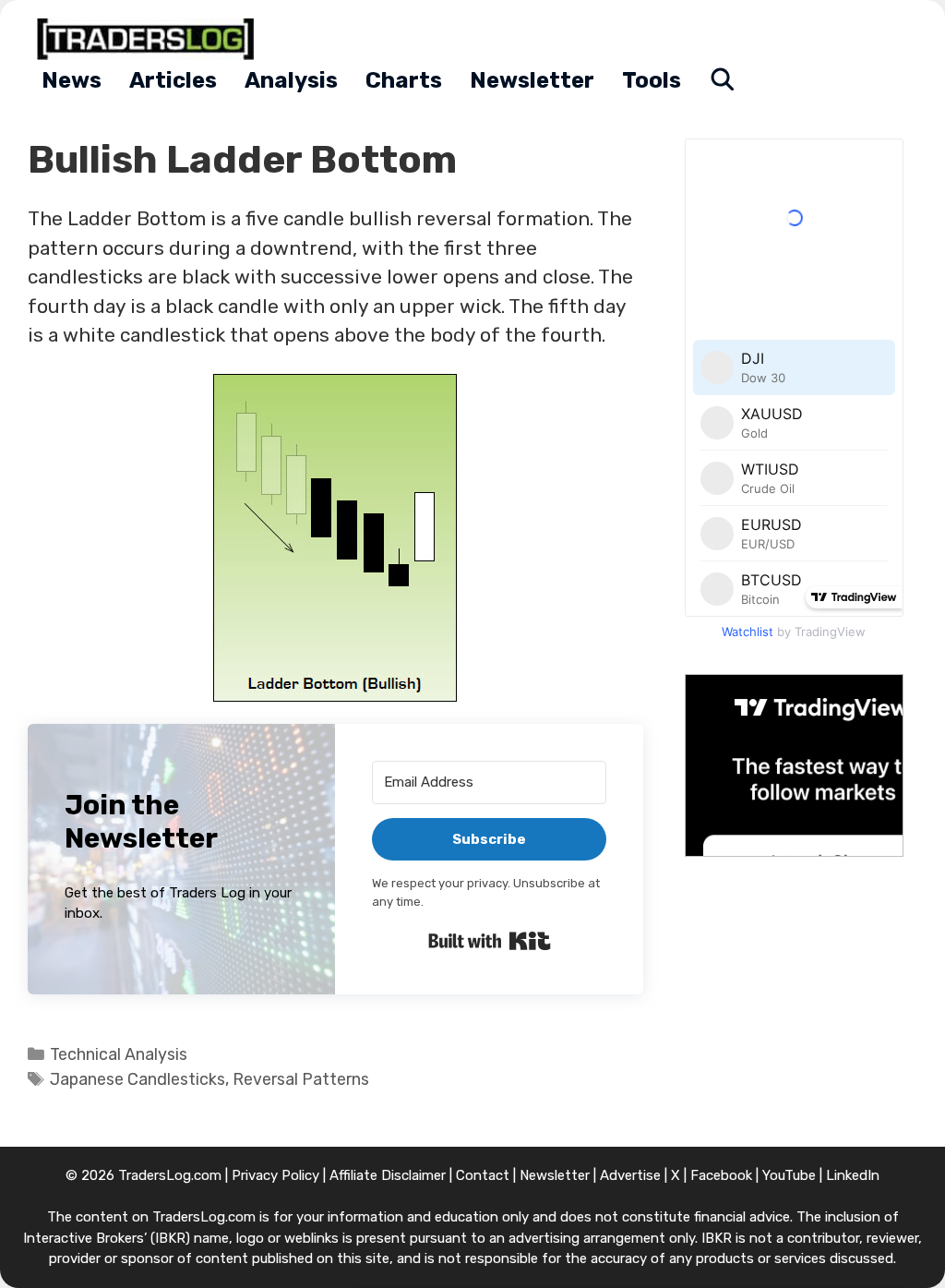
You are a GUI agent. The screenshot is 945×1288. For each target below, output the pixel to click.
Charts (403, 80)
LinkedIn (852, 1175)
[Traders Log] (150, 39)
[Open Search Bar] (723, 81)
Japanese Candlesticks (137, 1079)
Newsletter (532, 80)
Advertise (630, 1175)
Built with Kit (489, 940)
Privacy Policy (275, 1175)
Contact (482, 1175)
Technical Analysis (118, 1054)
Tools (651, 80)
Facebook (721, 1175)
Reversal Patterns (301, 1079)
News (72, 80)
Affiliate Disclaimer (387, 1175)
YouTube (789, 1175)
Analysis (291, 80)
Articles (173, 80)
